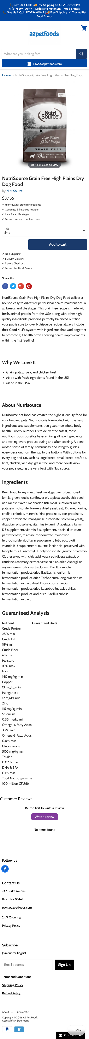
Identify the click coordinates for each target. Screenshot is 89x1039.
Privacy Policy (11, 925)
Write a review (44, 817)
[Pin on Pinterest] (29, 286)
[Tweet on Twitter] (13, 286)
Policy (11, 993)
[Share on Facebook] (5, 286)
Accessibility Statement (15, 1020)
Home (6, 75)
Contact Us (23, 1011)
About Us (7, 1011)
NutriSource (14, 191)
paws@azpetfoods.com (17, 907)
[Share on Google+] (21, 286)
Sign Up (64, 964)
